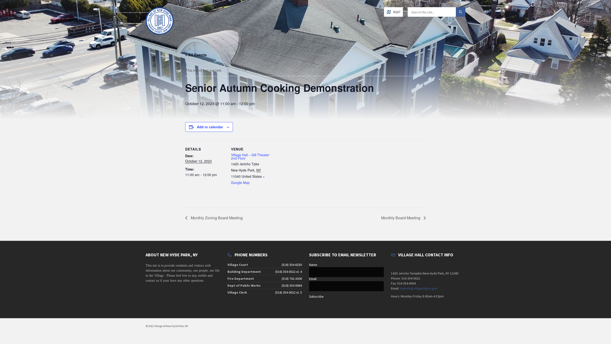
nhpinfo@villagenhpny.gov (418, 288)
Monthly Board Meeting (401, 217)
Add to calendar (210, 126)
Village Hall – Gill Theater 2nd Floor (250, 156)
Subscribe (316, 296)
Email (312, 278)
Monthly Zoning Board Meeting (216, 217)
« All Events (196, 55)
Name (313, 264)
